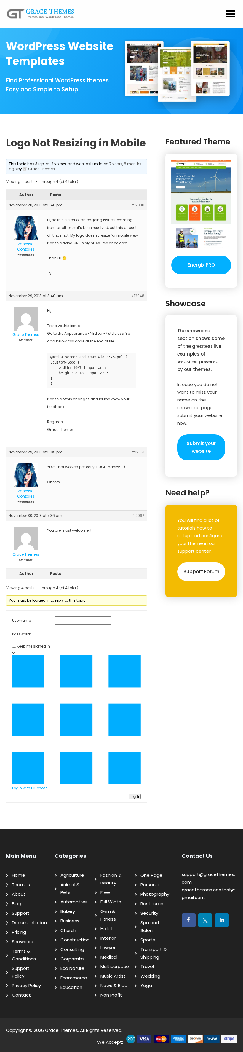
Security (149, 913)
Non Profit (111, 995)
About (18, 894)
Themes (21, 885)
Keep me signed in (33, 646)
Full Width (110, 902)
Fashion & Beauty (111, 879)
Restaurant (152, 903)
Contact (21, 995)
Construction (74, 940)
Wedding (150, 976)
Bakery (67, 911)
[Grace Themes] (40, 16)
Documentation (29, 922)
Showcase (23, 941)
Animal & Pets (70, 888)
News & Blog (113, 985)
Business (69, 921)
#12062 (137, 515)
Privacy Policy (26, 985)
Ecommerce (73, 978)
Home (18, 875)
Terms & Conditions (24, 955)
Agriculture (72, 875)
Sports (147, 940)
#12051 (138, 452)
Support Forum (201, 571)
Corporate (72, 959)
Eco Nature (72, 968)
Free (105, 892)
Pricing (19, 932)
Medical (108, 957)
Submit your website (201, 447)
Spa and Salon (149, 926)
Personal (149, 885)
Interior (108, 938)
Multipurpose (114, 966)
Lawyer (108, 947)
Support (21, 913)
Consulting (72, 949)
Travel (147, 966)
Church (68, 930)
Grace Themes (61, 1030)
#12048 (137, 295)
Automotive (73, 902)
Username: (22, 620)
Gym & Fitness (108, 915)
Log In (135, 796)
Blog (16, 903)
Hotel (106, 928)
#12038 (137, 205)
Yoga (146, 985)
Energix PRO (201, 265)
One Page (151, 875)
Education (71, 987)
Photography (154, 894)
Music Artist (113, 976)
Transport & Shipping (153, 953)
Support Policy (21, 972)
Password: (21, 634)
